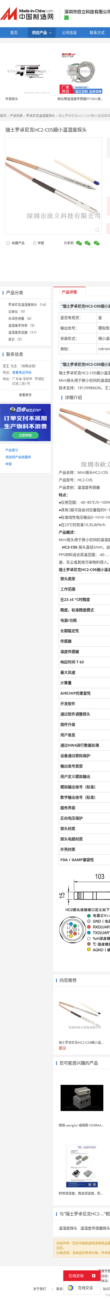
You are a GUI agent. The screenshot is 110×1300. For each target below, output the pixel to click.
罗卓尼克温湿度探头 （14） (28, 304)
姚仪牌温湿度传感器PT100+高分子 (82, 99)
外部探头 (11, 99)
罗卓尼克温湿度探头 (40, 115)
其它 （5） (16, 339)
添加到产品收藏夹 (18, 457)
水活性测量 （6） (20, 318)
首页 (3, 115)
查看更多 (25, 395)
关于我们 (39, 1289)
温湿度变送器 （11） (23, 332)
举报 (41, 243)
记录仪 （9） (17, 311)
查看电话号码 (22, 372)
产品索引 (11, 450)
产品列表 (16, 115)
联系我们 (62, 1289)
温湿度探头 (68, 1228)
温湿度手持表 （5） (22, 325)
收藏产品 (18, 243)
